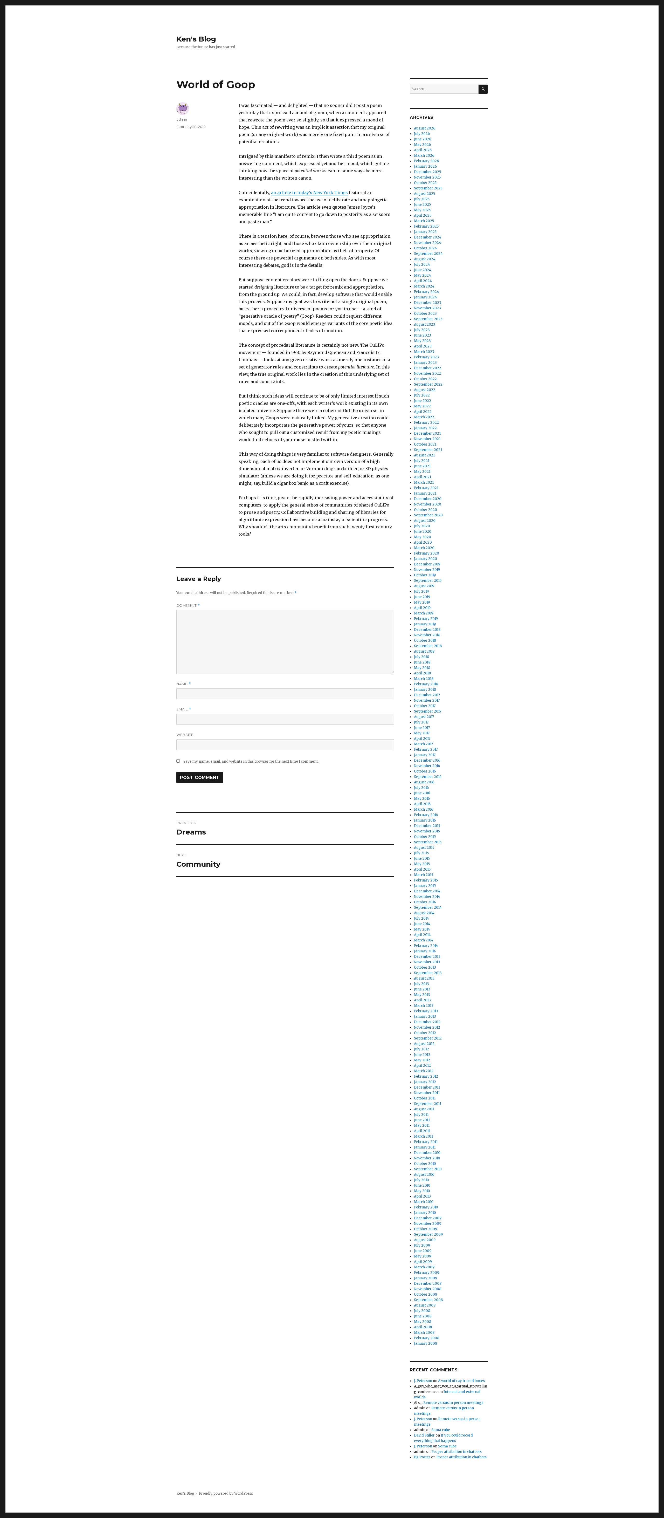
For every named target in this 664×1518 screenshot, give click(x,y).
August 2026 (424, 128)
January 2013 (425, 1016)
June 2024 (422, 270)
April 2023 (423, 346)
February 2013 (426, 1011)
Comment (188, 605)
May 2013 (422, 995)
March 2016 (423, 809)
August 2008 (424, 1305)
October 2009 (425, 1229)
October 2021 (425, 444)
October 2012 (425, 1033)
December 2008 (427, 1283)
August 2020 (424, 520)
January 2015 (425, 886)
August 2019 (424, 586)
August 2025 (424, 194)
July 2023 (422, 330)
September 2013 (428, 973)
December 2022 (427, 368)
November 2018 (427, 635)
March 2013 (423, 1005)
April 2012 (422, 1065)
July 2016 (421, 787)
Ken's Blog (196, 39)
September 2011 (427, 1104)
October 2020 (425, 510)
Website (184, 735)
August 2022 (424, 390)
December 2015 (427, 826)
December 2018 (427, 629)
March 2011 (423, 1136)
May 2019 (422, 602)
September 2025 (428, 188)
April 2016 (422, 804)
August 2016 (424, 782)
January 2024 (425, 297)
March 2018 (423, 678)
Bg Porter (422, 1457)
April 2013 (422, 1000)
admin (181, 119)
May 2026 (422, 144)
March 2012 (423, 1071)
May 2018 (422, 668)
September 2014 (428, 907)
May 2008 (422, 1321)
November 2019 (427, 569)
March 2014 (423, 940)
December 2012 (427, 1022)
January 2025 (425, 232)
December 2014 (427, 891)
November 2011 (427, 1093)
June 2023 (422, 335)
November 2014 (427, 896)
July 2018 (421, 657)
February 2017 (426, 749)
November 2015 (427, 831)
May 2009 (422, 1256)
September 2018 (428, 646)
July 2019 (421, 591)
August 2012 (424, 1044)
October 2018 (425, 640)
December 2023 (427, 302)
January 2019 (425, 624)
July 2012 (421, 1049)
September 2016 (427, 777)
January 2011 (424, 1147)
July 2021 (421, 461)
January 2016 (425, 820)
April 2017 (422, 738)
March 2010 (423, 1202)
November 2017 (427, 700)
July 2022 (422, 395)
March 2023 (424, 352)
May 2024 (422, 275)
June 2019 (422, 597)
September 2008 (428, 1300)
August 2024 (424, 259)
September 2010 (428, 1169)
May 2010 (422, 1191)
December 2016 (427, 760)
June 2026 (422, 139)
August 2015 (424, 847)
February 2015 (426, 880)
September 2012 (428, 1038)
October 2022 (425, 379)
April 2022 (423, 411)
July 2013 (421, 984)
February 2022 (426, 422)
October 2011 (424, 1098)
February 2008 (426, 1338)
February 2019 (426, 619)
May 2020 (422, 537)
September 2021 (428, 450)
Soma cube (440, 1430)
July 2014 (421, 918)
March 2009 (424, 1267)
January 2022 (425, 428)
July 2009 (422, 1245)
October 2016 (425, 771)
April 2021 (422, 477)
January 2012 (425, 1082)
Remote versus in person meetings (453, 1402)
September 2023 (428, 319)
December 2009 (427, 1218)
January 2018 (425, 689)
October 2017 (424, 706)
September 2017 (427, 711)
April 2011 (422, 1131)
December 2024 (427, 237)
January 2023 (425, 362)
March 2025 (424, 221)
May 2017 (422, 733)
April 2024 (423, 281)
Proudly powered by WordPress (226, 1493)
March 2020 (424, 548)
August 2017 (424, 717)
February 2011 (426, 1142)
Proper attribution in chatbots (456, 1451)
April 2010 (422, 1196)
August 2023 (424, 324)
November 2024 (427, 243)
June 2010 (422, 1185)
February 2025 (426, 226)
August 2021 (424, 455)
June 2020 (422, 531)
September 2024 (428, 253)
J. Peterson (423, 1381)
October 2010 (425, 1163)
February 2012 (426, 1076)
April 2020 (423, 542)
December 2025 (427, 172)
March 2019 (423, 613)
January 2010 (425, 1213)
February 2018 (426, 684)
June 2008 (422, 1316)
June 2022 (422, 401)
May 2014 (422, 929)
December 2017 (427, 695)
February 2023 (426, 357)
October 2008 (425, 1294)
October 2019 (425, 575)
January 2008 (425, 1343)
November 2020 (427, 504)
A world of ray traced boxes (461, 1381)
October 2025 (425, 183)
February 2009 (426, 1272)
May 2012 (422, 1060)
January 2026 (425, 166)
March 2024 (424, 286)
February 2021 (426, 488)
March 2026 (424, 155)
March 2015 (423, 875)
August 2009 (424, 1240)
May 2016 (422, 798)
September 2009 (428, 1234)
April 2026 (423, 150)
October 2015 (425, 837)
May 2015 (422, 864)
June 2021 (422, 466)
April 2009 (423, 1262)
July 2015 (421, 853)
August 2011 (424, 1109)
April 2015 (422, 869)
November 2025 (427, 177)
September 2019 (427, 580)
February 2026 (426, 161)
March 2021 (424, 482)
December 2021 (427, 433)
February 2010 (426, 1207)
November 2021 (427, 439)
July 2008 (422, 1311)
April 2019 (422, 608)
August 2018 (424, 651)
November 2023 (427, 308)
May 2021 (422, 471)
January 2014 (425, 951)
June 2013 (422, 989)
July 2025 (422, 199)
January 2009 (425, 1278)
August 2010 (424, 1174)
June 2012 (422, 1054)
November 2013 (427, 962)
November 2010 (427, 1158)
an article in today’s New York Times (309, 192)
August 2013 (424, 978)
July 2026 (422, 134)
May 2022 (422, 406)
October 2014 (425, 902)
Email (183, 709)
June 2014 (422, 924)
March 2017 (423, 744)
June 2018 (422, 662)
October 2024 (425, 248)
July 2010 (421, 1180)
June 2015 (422, 858)
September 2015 (427, 842)
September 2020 (428, 515)
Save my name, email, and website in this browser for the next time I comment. (251, 761)
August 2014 (424, 913)
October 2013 (425, 967)
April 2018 (422, 673)
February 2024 (426, 292)
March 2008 (424, 1332)
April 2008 (423, 1327)
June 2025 (422, 204)
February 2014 (426, 945)
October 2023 (425, 313)
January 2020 (425, 559)
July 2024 (422, 264)
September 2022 (428, 384)
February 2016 (426, 815)
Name (183, 684)
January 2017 (424, 755)
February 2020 (426, 553)
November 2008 (427, 1289)
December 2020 (427, 499)
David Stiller (424, 1435)
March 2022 (424, 417)
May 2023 (422, 341)
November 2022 (427, 373)
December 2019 (427, 564)
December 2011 (427, 1087)
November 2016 (427, 766)
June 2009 (422, 1251)
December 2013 (427, 956)
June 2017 (422, 728)
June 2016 (422, 793)
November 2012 (427, 1027)
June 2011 (422, 1120)
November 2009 (427, 1223)
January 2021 (425, 493)
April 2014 (422, 935)
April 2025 (422, 215)
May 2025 (422, 210)
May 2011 (422, 1125)
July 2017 (421, 722)
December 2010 (427, 1153)
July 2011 (421, 1114)
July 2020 (422, 526)
